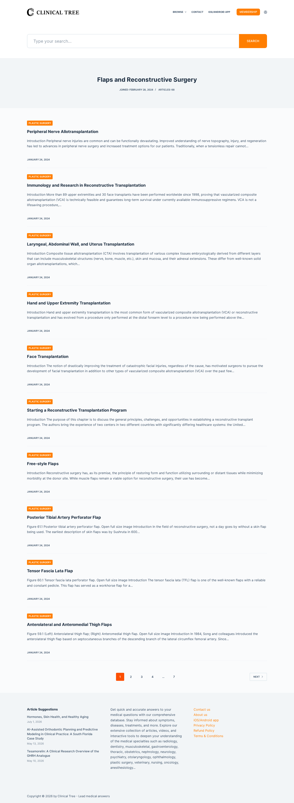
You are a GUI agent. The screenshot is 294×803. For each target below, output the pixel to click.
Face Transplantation (47, 356)
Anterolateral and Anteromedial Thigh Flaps (69, 624)
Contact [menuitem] (197, 11)
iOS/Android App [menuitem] (219, 11)
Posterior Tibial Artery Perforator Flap (64, 517)
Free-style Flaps (43, 463)
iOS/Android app (206, 720)
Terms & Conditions (208, 736)
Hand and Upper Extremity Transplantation (68, 303)
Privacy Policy (204, 725)
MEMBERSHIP (248, 11)
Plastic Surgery (40, 123)
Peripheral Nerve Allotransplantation (62, 131)
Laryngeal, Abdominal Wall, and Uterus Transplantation (80, 244)
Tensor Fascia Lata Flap (50, 570)
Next (256, 676)
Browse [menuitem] (178, 11)
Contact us (202, 709)
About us (200, 715)
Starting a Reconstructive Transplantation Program (77, 410)
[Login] (265, 12)
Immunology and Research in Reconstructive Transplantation (86, 185)
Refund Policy (204, 730)
